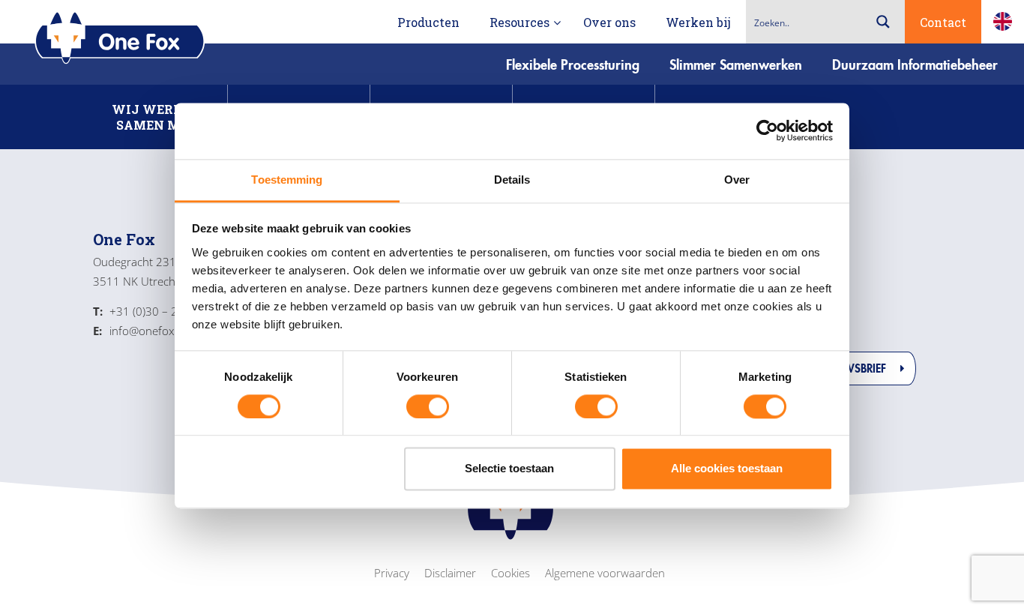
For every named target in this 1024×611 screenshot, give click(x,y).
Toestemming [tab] (286, 179)
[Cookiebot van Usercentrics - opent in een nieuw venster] (767, 130)
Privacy (391, 572)
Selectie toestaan (509, 469)
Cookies (510, 572)
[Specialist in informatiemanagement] (120, 38)
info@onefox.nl (139, 330)
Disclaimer (450, 572)
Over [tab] (737, 179)
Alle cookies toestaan (727, 469)
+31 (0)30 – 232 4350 (157, 311)
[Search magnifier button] (883, 21)
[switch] (427, 406)
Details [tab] (512, 179)
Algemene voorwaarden (605, 572)
